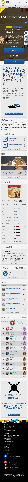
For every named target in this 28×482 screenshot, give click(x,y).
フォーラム (6, 450)
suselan (12, 332)
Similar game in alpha (12, 298)
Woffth (12, 363)
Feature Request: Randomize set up (16, 293)
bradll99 (9, 295)
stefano (16, 214)
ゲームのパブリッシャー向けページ (12, 435)
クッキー (14, 476)
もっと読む (14, 263)
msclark (9, 310)
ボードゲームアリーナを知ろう (13, 113)
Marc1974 (13, 372)
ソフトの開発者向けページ (10, 436)
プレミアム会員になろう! (9, 441)
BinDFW (9, 300)
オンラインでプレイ (14, 414)
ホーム (5, 446)
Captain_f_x (13, 336)
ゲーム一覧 (6, 447)
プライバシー (21, 475)
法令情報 (6, 475)
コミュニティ (7, 449)
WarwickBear (13, 367)
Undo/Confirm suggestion (13, 303)
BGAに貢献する (7, 438)
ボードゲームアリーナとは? (10, 426)
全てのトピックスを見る (14, 312)
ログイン (25, 2)
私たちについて (7, 427)
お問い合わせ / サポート (9, 430)
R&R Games (17, 208)
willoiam (12, 341)
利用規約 (15, 475)
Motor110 (13, 347)
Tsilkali (19, 322)
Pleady (9, 290)
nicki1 (9, 305)
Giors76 (12, 357)
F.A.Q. (5, 429)
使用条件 (10, 475)
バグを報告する (7, 439)
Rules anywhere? (11, 308)
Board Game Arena (8, 474)
